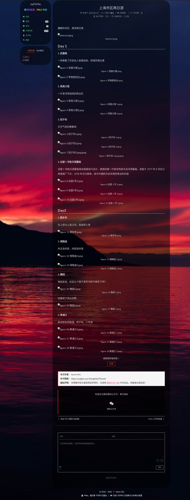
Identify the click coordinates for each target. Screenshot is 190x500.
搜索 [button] (27, 40)
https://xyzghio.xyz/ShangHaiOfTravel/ (88, 379)
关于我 (28, 35)
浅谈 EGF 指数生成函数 (69, 419)
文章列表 (37, 31)
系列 (37, 26)
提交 (159, 467)
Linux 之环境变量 (155, 419)
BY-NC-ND (114, 383)
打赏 (111, 364)
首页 (27, 17)
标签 (37, 21)
